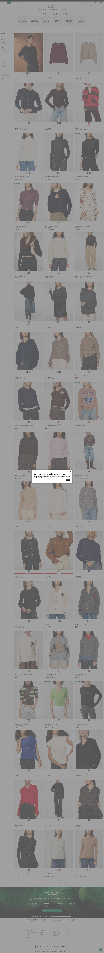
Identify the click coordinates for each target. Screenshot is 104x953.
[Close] (71, 471)
